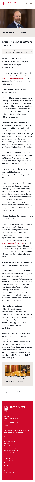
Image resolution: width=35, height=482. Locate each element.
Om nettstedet (8, 446)
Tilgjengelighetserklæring (11, 450)
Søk (25, 3)
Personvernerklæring (10, 448)
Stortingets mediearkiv (10, 439)
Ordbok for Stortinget (10, 441)
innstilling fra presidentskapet (13, 79)
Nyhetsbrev (7, 443)
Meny (31, 3)
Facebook (8, 458)
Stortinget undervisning (10, 437)
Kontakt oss (7, 425)
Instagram (9, 463)
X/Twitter (8, 460)
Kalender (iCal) (10, 472)
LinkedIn (8, 465)
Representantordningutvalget (13, 243)
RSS (7, 470)
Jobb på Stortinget (9, 452)
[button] (25, 3)
